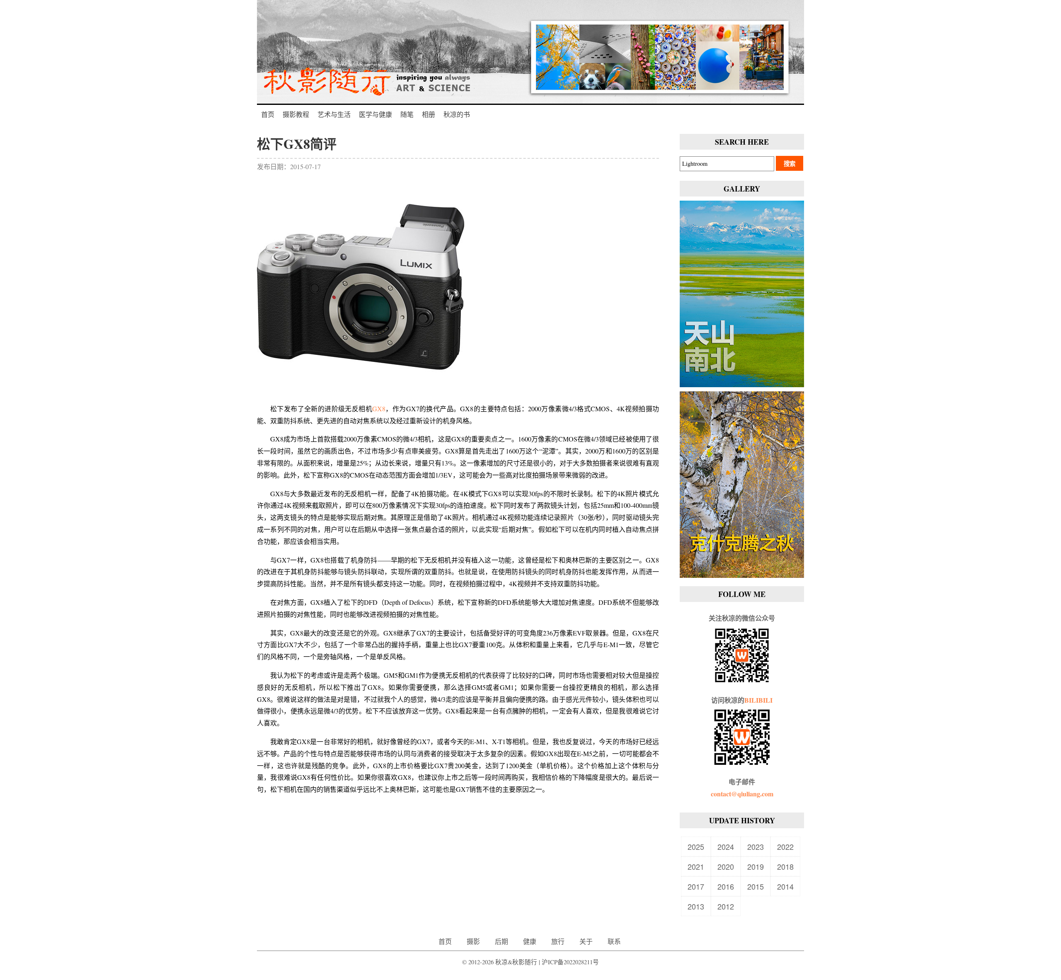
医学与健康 (375, 114)
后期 (501, 941)
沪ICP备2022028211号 (570, 962)
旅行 (557, 941)
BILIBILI (758, 700)
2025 (696, 846)
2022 (785, 846)
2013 (696, 906)
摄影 (473, 941)
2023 (755, 846)
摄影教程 (296, 114)
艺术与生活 (334, 114)
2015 (755, 886)
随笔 (407, 114)
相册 (428, 114)
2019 (755, 866)
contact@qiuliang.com (742, 793)
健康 (529, 941)
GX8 (378, 408)
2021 (696, 866)
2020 (725, 866)
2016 (725, 886)
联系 (614, 941)
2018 (785, 866)
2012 (725, 906)
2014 (785, 886)
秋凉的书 (456, 114)
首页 (267, 114)
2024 (725, 846)
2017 (696, 886)
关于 (586, 941)
